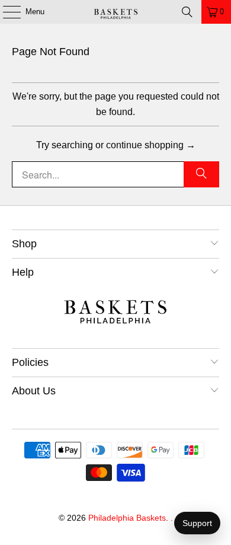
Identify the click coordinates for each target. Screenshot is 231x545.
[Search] (187, 12)
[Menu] (5, 12)
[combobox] (116, 174)
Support (197, 523)
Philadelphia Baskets (127, 517)
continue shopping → (150, 145)
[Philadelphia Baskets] (116, 12)
